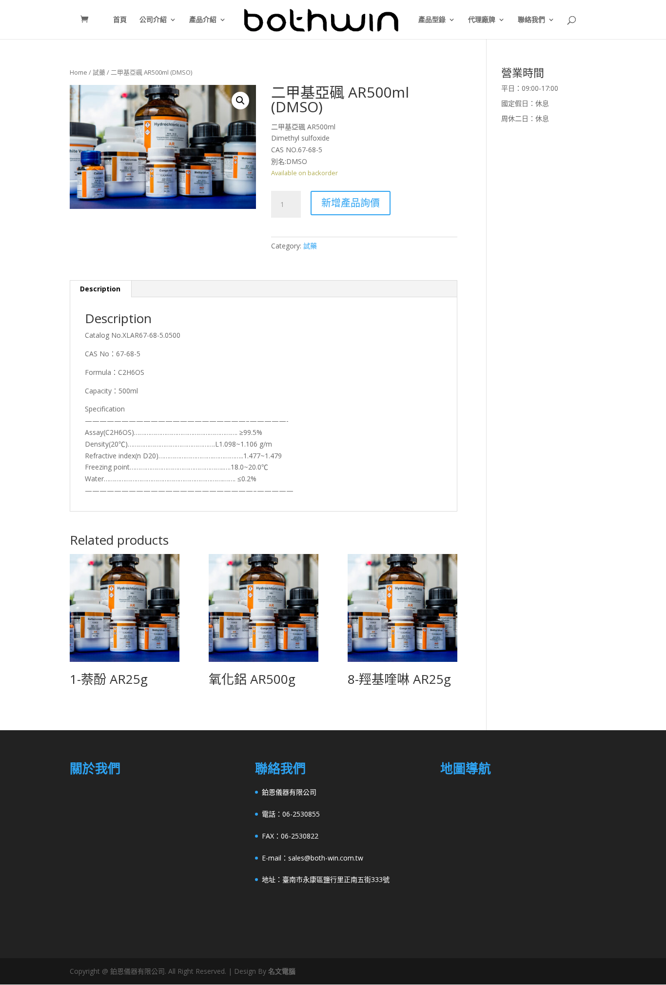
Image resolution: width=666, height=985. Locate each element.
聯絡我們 (531, 20)
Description (100, 288)
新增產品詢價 (350, 202)
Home (78, 72)
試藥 (99, 72)
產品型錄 (432, 20)
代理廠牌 (481, 20)
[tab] (100, 289)
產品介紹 (202, 20)
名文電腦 (281, 971)
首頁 (120, 20)
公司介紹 (153, 20)
